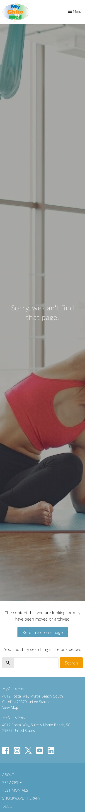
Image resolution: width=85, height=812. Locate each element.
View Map (10, 707)
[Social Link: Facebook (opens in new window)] (5, 750)
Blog (7, 806)
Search (71, 662)
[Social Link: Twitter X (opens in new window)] (28, 750)
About (8, 774)
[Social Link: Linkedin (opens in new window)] (51, 750)
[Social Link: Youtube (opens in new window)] (39, 750)
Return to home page (42, 632)
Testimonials (15, 790)
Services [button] (10, 782)
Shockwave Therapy (21, 798)
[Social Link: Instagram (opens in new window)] (17, 750)
